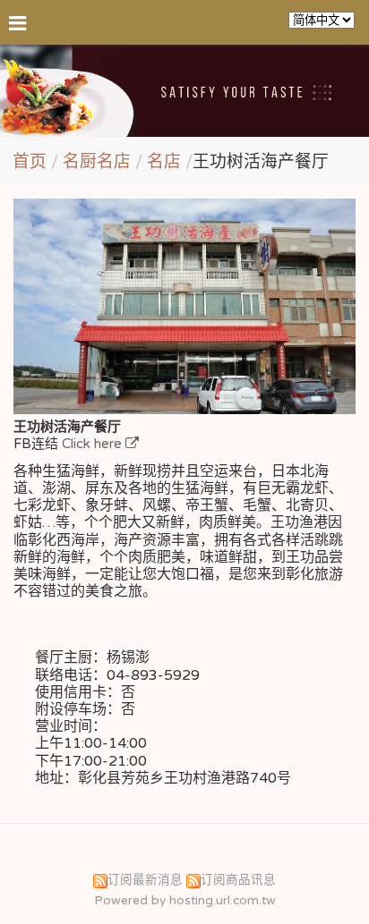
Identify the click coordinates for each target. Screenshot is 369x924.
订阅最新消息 (145, 880)
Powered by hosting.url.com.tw (185, 901)
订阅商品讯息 (238, 880)
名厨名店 (99, 162)
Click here (93, 444)
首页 (30, 162)
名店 (164, 162)
